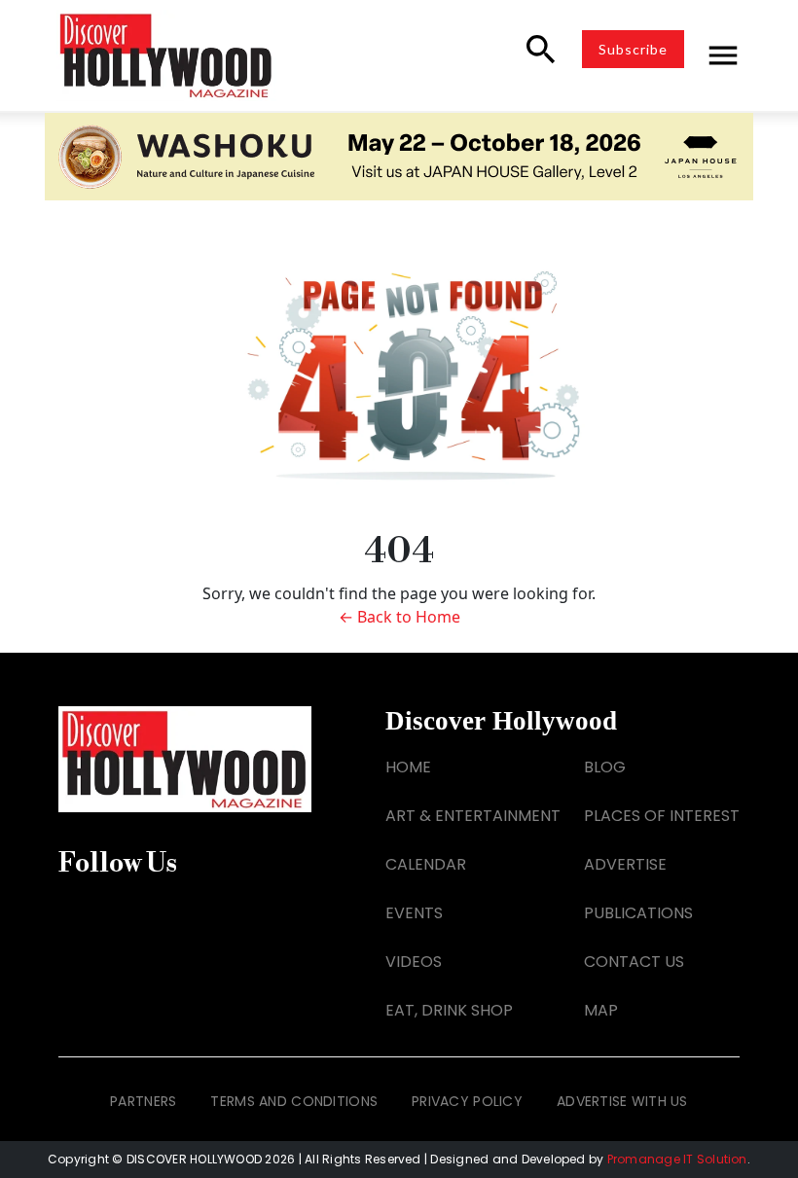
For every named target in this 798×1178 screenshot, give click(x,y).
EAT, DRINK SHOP (449, 1010)
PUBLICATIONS (638, 913)
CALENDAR (425, 864)
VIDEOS (413, 961)
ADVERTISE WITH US (622, 1101)
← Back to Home (399, 616)
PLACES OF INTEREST (662, 815)
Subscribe (633, 49)
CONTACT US (634, 961)
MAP (601, 1010)
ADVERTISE (625, 864)
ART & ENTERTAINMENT (473, 815)
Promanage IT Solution (677, 1159)
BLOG (605, 767)
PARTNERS (143, 1101)
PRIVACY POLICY (467, 1101)
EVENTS (414, 913)
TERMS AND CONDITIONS (294, 1101)
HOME (408, 767)
